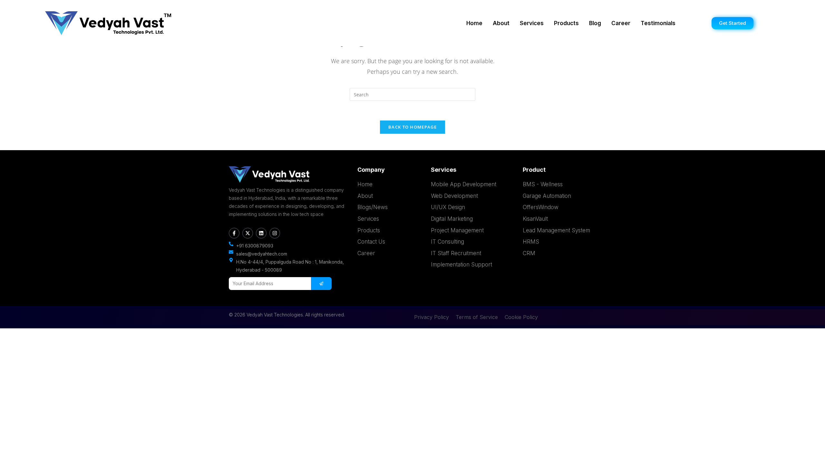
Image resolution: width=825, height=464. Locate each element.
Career (620, 23)
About (501, 23)
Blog (595, 23)
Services (532, 23)
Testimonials (658, 23)
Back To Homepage (412, 127)
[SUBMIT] (321, 283)
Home (474, 23)
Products (566, 23)
